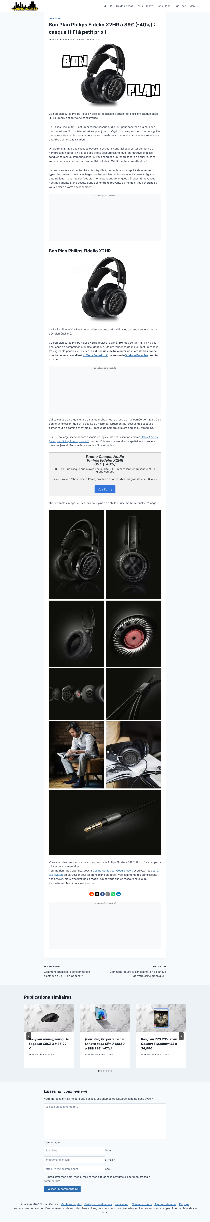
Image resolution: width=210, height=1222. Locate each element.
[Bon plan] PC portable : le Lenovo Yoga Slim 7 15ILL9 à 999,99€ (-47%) (105, 1043)
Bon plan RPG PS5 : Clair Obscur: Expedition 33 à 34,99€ (159, 1043)
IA (111, 6)
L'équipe (184, 1204)
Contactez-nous (142, 1204)
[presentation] (49, 1018)
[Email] (107, 894)
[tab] (99, 1071)
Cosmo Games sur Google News (113, 870)
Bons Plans (163, 6)
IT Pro (149, 6)
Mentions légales (71, 1204)
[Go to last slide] (28, 1036)
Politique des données (98, 1204)
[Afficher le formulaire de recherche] (105, 6)
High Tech (180, 6)
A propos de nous (165, 1204)
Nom (109, 1150)
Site (107, 1168)
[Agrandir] (145, 260)
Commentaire (53, 1142)
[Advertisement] (105, 219)
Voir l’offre (105, 489)
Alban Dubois (55, 39)
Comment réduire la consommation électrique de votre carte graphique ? (138, 971)
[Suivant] (181, 1036)
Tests (139, 6)
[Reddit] (91, 894)
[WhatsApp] (113, 894)
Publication (121, 1204)
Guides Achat (124, 6)
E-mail (110, 1159)
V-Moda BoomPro (136, 355)
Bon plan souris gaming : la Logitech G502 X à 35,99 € (49, 1043)
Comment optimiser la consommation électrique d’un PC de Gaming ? (67, 971)
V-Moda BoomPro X (95, 355)
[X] (97, 894)
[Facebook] (102, 894)
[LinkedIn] (118, 894)
